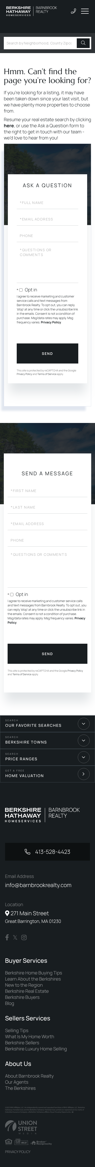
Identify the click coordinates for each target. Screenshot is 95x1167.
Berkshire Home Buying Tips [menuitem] (33, 973)
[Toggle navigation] (85, 11)
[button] (83, 43)
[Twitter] (15, 937)
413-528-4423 (52, 852)
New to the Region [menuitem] (24, 985)
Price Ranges (21, 759)
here (9, 126)
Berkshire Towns (26, 742)
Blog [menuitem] (9, 1003)
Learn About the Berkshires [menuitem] (33, 979)
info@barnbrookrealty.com (38, 885)
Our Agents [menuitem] (16, 1082)
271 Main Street (33, 916)
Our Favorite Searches (33, 725)
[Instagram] (24, 937)
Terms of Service (46, 374)
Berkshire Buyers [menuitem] (22, 997)
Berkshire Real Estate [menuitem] (27, 991)
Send (47, 353)
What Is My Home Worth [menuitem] (29, 1037)
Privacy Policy (51, 322)
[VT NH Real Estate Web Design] (47, 1127)
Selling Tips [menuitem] (16, 1031)
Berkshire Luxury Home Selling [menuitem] (36, 1049)
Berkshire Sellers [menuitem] (22, 1043)
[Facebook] (7, 937)
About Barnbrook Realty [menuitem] (29, 1076)
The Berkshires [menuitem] (20, 1088)
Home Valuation (24, 775)
